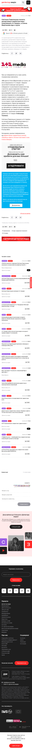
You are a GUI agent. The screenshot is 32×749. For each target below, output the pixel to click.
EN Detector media (7, 623)
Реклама (4, 645)
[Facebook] (12, 53)
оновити (27, 483)
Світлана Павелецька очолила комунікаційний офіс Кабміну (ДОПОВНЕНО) (16, 279)
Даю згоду (16, 746)
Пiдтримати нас (21, 663)
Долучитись (16, 205)
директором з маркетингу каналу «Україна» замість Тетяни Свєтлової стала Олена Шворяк (15, 137)
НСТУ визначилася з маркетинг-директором (14, 423)
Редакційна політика (7, 638)
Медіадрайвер (6, 613)
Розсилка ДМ (5, 653)
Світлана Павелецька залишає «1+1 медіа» (13, 291)
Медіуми (4, 632)
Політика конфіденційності (9, 640)
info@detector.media (9, 682)
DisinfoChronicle (6, 617)
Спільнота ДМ (16, 527)
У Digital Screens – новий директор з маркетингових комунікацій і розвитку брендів (16, 437)
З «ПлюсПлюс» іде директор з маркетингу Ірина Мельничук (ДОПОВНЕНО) (15, 450)
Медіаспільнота (6, 276)
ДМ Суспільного (6, 608)
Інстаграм (23, 643)
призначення (6, 231)
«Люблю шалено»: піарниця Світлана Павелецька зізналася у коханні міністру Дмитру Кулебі (15, 264)
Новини (9, 15)
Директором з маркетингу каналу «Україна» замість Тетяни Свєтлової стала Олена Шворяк (16, 411)
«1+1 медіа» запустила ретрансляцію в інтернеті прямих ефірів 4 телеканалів (15, 332)
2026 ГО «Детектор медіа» (11, 684)
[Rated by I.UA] (23, 721)
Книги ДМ (4, 643)
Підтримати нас (6, 649)
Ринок (3, 15)
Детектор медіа (6, 604)
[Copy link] (20, 53)
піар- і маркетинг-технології (20, 231)
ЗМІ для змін (5, 609)
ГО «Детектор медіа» (8, 626)
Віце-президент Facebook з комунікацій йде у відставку (14, 371)
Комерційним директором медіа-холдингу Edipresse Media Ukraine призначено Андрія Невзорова (13, 319)
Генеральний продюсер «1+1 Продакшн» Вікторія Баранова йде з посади (15, 305)
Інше (10, 421)
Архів (3, 655)
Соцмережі (24, 635)
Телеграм (23, 642)
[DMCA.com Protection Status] (9, 721)
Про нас (5, 635)
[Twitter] (16, 53)
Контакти (4, 647)
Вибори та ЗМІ (6, 621)
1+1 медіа (5, 233)
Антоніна (4, 261)
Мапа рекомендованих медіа (10, 628)
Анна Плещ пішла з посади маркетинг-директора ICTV (15, 399)
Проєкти (5, 601)
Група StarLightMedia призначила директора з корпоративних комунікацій (14, 383)
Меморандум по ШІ (7, 642)
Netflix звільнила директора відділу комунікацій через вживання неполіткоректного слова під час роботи (15, 358)
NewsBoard (5, 615)
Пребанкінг (5, 611)
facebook (22, 638)
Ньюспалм (5, 630)
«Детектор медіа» (25, 213)
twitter (22, 640)
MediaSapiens (5, 606)
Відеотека (4, 619)
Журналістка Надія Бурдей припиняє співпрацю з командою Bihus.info (15, 344)
